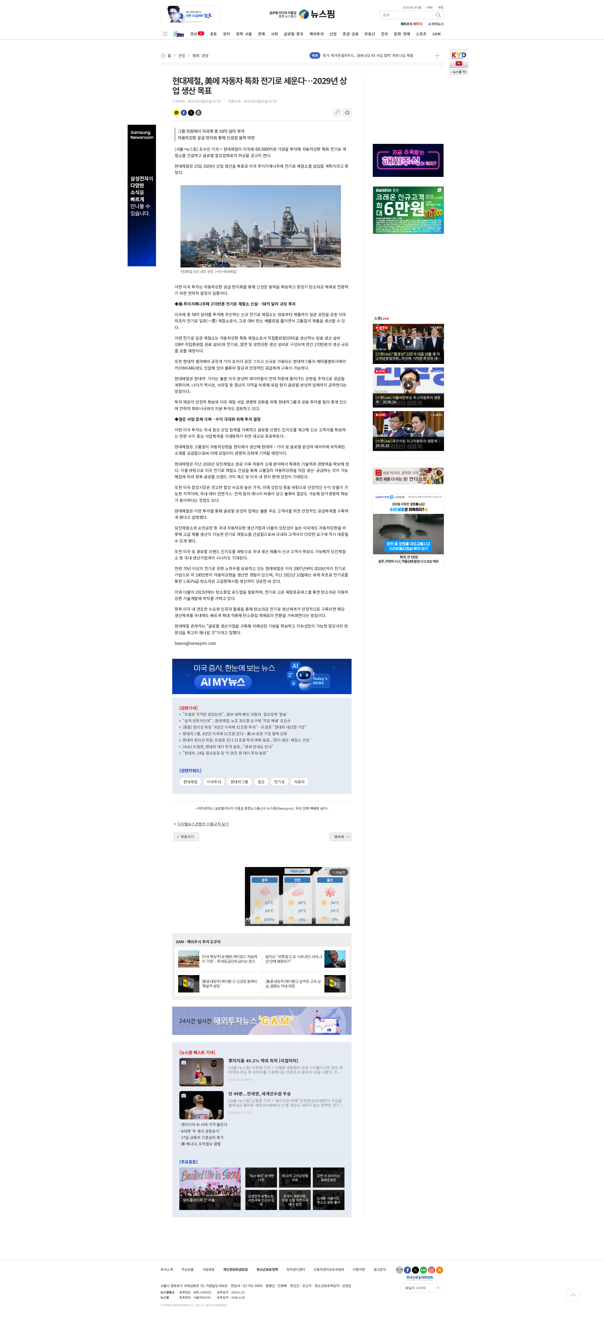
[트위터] (415, 1270)
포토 (213, 34)
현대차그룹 (239, 781)
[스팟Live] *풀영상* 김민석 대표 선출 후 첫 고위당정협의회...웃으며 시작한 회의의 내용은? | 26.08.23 (408, 356)
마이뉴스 (436, 23)
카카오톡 (176, 113)
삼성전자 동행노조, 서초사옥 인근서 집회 (261, 1200)
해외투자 (317, 34)
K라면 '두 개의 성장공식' (200, 1131)
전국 (384, 34)
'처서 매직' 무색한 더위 (261, 1177)
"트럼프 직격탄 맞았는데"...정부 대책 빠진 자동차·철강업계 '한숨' (235, 714)
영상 (193, 34)
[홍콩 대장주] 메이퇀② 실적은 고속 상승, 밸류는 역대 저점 (293, 983)
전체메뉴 (165, 33)
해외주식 (412, 23)
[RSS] (439, 1270)
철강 (261, 781)
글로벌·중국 (293, 34)
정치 (226, 34)
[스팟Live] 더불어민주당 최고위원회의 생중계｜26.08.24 (408, 399)
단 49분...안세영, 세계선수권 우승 (259, 1093)
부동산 (370, 34)
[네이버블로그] (423, 1270)
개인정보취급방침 (235, 1269)
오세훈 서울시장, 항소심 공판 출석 (328, 1200)
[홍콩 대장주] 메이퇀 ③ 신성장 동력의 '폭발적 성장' (229, 983)
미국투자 (214, 781)
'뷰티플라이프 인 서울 (198, 1200)
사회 (274, 34)
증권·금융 (351, 34)
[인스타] (431, 1270)
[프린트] (347, 112)
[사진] (201, 1072)
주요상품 (187, 1269)
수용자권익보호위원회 (329, 1269)
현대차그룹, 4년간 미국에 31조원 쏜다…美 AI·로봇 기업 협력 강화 (235, 733)
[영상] (408, 343)
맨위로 (339, 836)
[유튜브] (399, 1270)
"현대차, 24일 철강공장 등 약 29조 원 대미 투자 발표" (225, 752)
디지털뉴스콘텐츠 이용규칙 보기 (203, 824)
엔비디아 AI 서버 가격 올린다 (204, 1124)
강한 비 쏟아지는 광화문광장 (328, 1177)
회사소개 (166, 1269)
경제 (261, 34)
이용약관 (359, 1269)
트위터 (191, 113)
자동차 (299, 781)
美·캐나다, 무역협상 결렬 (201, 1143)
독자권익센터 (295, 1269)
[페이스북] (407, 1270)
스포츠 (421, 34)
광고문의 (380, 1269)
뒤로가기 (187, 836)
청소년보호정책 (267, 1269)
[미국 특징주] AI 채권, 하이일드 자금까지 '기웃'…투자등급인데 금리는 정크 (229, 958)
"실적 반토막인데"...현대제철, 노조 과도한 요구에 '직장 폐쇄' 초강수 (237, 720)
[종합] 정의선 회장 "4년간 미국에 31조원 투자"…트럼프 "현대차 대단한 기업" (245, 727)
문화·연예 (402, 34)
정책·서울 (244, 34)
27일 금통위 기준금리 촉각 (202, 1137)
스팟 (381, 318)
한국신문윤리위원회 (420, 1278)
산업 (333, 34)
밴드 (198, 113)
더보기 (437, 55)
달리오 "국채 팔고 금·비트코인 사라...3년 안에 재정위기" (293, 958)
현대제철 (190, 781)
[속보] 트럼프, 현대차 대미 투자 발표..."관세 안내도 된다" (228, 746)
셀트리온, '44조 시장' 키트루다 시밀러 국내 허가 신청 (362, 55)
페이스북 (184, 113)
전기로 (279, 781)
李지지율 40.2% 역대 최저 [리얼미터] (263, 1060)
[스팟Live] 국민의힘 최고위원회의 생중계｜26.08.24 (408, 443)
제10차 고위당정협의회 (295, 1177)
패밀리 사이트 (415, 1288)
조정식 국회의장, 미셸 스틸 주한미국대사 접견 (295, 1200)
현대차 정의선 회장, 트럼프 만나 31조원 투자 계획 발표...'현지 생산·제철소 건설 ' (247, 739)
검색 (439, 15)
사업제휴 (208, 1269)
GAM (436, 34)
